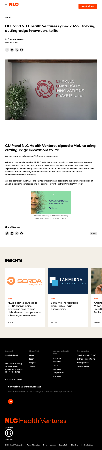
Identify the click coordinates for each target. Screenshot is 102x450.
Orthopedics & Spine (86, 359)
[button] (6, 4)
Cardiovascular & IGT (86, 355)
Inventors (57, 358)
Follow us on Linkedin (14, 379)
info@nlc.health (12, 355)
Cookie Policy (63, 445)
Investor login (87, 6)
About (32, 355)
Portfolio (57, 376)
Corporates (58, 373)
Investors (57, 362)
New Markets (83, 366)
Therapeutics (83, 363)
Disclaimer (74, 445)
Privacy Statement (49, 445)
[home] (14, 4)
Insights (32, 363)
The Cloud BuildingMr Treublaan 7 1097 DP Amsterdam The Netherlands (13, 368)
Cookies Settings (87, 445)
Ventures (57, 369)
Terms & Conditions (33, 445)
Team (31, 359)
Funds (55, 365)
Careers (32, 366)
